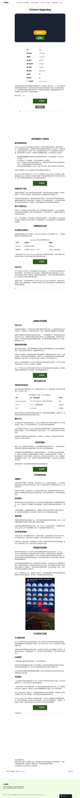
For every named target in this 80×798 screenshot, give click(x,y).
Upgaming (42, 57)
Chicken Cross (43, 81)
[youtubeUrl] (26, 765)
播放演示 (40, 33)
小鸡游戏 (5, 2)
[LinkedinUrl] (33, 765)
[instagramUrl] (18, 765)
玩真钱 (40, 38)
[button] (75, 2)
